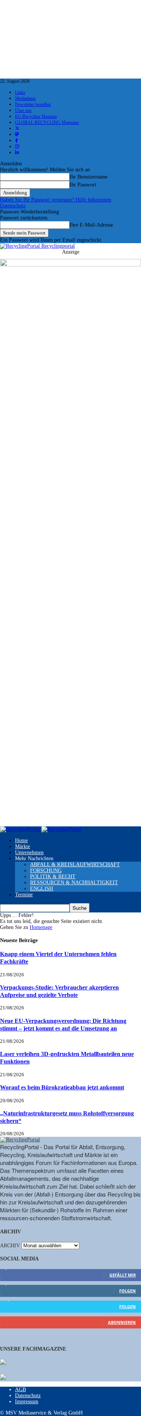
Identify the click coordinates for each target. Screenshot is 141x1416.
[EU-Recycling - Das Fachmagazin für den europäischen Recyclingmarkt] (3, 1362)
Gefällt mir (122, 1275)
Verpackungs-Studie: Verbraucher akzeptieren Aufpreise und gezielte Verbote (59, 991)
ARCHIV (10, 1245)
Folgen (127, 1290)
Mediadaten (25, 98)
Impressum (26, 1401)
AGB (20, 1389)
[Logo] (20, 829)
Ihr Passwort (83, 185)
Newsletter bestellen (33, 104)
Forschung (46, 870)
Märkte (22, 846)
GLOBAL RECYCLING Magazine (47, 122)
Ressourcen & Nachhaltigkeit (74, 882)
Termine (24, 894)
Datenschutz (13, 206)
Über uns (23, 110)
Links (20, 92)
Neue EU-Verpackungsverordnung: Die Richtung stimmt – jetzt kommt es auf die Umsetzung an (63, 1024)
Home (21, 840)
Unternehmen (29, 852)
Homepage (41, 927)
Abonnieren (122, 1322)
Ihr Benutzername (89, 177)
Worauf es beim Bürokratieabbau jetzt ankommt (62, 1087)
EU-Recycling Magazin (36, 116)
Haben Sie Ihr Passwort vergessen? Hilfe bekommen (55, 200)
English (41, 888)
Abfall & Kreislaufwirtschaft (75, 864)
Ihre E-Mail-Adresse (91, 225)
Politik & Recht (53, 876)
